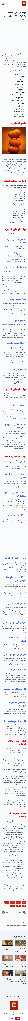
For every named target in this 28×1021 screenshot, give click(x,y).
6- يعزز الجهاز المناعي (20, 102)
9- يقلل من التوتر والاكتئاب (19, 106)
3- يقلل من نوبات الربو (20, 97)
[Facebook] (24, 902)
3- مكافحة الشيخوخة (20, 81)
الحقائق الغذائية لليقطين (19, 75)
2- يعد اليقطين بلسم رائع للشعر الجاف (17, 90)
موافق (17, 1018)
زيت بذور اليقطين (15, 416)
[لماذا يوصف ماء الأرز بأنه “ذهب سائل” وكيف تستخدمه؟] (7, 958)
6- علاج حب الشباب (20, 86)
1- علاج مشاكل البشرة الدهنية (18, 78)
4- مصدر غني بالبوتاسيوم (19, 98)
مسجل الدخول (16, 925)
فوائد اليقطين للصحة (20, 92)
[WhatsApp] (18, 906)
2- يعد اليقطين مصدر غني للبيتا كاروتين (17, 95)
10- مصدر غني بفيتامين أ (19, 108)
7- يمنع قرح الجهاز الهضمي (19, 103)
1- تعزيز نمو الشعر (21, 89)
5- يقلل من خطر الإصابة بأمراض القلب (17, 100)
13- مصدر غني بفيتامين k (19, 113)
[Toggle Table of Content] (23, 71)
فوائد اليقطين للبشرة (20, 76)
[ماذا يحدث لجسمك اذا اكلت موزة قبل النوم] (7, 943)
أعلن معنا (9, 995)
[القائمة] (3, 3)
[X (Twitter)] (18, 902)
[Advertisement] (14, 36)
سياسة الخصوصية (17, 997)
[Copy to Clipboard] (12, 906)
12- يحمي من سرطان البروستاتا (18, 111)
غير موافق (11, 1018)
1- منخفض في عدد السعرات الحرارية (17, 94)
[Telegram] (24, 906)
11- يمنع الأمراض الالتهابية (19, 109)
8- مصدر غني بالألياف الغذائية (18, 105)
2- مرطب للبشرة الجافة (20, 79)
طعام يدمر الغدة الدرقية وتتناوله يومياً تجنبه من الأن (21, 964)
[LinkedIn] (6, 902)
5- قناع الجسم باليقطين (19, 84)
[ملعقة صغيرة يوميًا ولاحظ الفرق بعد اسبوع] (7, 973)
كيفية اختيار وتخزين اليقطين (18, 114)
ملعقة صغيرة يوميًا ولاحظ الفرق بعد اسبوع (8, 979)
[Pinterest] (12, 902)
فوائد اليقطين (20, 234)
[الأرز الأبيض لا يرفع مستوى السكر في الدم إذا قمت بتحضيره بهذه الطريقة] (20, 973)
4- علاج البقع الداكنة (20, 82)
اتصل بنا (9, 997)
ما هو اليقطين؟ (21, 73)
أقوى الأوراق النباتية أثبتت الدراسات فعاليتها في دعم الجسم (20, 949)
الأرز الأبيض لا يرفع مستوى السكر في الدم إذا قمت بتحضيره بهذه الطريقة (20, 980)
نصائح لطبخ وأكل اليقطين (18, 116)
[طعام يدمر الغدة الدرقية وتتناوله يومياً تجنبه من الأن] (20, 958)
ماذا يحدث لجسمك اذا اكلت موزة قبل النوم (7, 949)
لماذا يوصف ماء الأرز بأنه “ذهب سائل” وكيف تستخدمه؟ (8, 964)
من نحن (19, 998)
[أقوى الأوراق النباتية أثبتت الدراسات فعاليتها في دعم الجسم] (20, 943)
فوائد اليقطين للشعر (20, 87)
